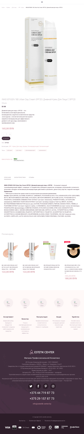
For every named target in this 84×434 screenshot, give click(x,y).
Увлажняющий (44, 146)
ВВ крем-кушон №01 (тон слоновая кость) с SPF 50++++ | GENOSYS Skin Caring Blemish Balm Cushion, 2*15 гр (73, 269)
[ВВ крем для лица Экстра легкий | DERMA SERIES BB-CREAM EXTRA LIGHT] (52, 252)
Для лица (14, 7)
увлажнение (42, 150)
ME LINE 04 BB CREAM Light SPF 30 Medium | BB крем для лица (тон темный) (31, 267)
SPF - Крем (21, 7)
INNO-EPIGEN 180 (7, 159)
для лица (18, 150)
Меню (42, 2)
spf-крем (9, 150)
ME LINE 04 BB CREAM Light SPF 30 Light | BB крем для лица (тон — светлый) (10, 267)
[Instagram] (53, 386)
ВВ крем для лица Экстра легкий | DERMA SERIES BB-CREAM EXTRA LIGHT (52, 267)
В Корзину (6, 138)
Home (3, 7)
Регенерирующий (33, 146)
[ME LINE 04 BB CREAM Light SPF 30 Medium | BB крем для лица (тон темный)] (31, 252)
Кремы (8, 7)
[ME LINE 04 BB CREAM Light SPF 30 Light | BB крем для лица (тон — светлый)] (10, 252)
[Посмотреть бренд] (19, 159)
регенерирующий (30, 150)
